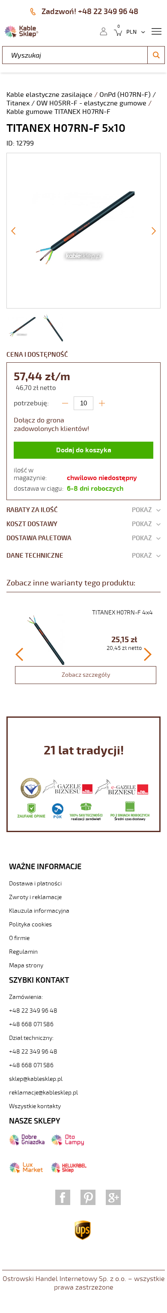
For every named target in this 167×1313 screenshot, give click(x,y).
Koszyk (115, 30)
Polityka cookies (30, 924)
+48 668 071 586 (31, 1024)
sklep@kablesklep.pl (36, 1079)
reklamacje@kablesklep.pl (43, 1092)
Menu (156, 30)
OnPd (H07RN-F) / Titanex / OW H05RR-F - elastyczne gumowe (81, 99)
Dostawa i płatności (35, 883)
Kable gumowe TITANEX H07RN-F (58, 112)
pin (88, 1197)
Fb (62, 1197)
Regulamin (23, 951)
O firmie (19, 938)
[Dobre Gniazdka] (27, 1143)
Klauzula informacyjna (39, 910)
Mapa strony (26, 965)
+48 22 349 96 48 (33, 1010)
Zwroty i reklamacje (35, 897)
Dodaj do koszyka (83, 450)
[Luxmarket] (26, 1171)
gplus (113, 1197)
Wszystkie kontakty (35, 1106)
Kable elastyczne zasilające (50, 94)
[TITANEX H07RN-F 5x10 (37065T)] (83, 304)
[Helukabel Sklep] (68, 1171)
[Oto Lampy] (67, 1143)
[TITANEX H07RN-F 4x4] (86, 649)
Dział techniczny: (31, 1038)
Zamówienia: (26, 997)
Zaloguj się (103, 30)
